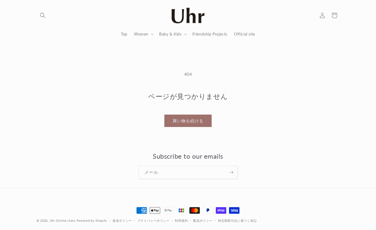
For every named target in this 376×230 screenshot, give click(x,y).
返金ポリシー (122, 220)
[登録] (231, 172)
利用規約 (181, 220)
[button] (43, 15)
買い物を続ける (188, 120)
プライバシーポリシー (153, 220)
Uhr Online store (62, 220)
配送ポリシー (202, 220)
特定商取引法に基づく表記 (237, 220)
